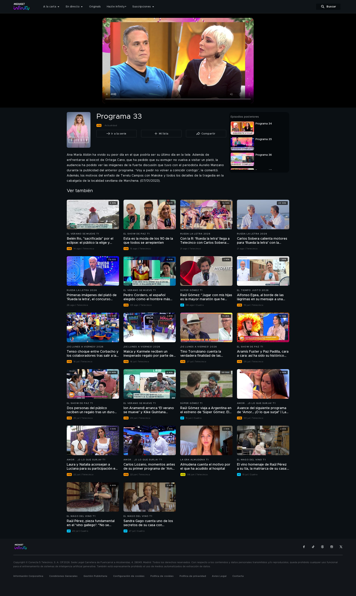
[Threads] (322, 546)
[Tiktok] (313, 546)
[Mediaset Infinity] (21, 6)
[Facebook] (304, 546)
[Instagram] (331, 546)
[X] (341, 546)
